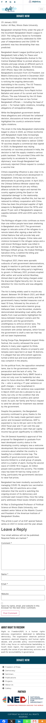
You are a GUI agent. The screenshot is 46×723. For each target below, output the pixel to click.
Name (4, 574)
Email (4, 584)
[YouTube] (15, 2)
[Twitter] (6, 2)
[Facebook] (2, 2)
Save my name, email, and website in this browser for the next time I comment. (20, 607)
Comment (6, 543)
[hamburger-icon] (41, 9)
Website (5, 594)
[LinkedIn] (10, 2)
